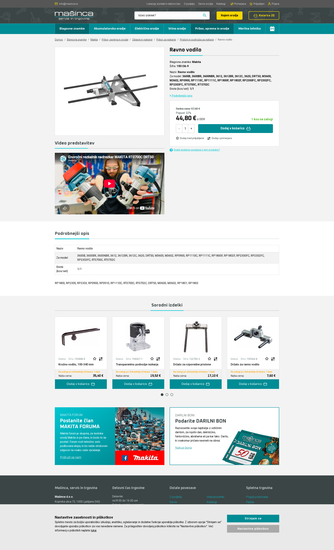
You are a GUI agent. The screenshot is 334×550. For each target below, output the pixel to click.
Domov (59, 39)
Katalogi (220, 3)
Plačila (250, 502)
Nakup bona (183, 447)
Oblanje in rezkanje (142, 39)
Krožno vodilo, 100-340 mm (76, 364)
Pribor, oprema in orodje (212, 28)
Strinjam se (253, 518)
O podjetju (189, 3)
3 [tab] (171, 395)
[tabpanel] (81, 353)
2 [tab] (167, 395)
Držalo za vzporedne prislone (192, 364)
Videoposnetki (215, 497)
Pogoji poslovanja (257, 497)
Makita (94, 39)
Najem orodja (229, 15)
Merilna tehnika (249, 28)
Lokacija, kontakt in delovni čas (163, 3)
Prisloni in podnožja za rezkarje (197, 39)
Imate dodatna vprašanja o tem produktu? (197, 149)
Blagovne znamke (72, 28)
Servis (173, 502)
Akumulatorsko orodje (110, 28)
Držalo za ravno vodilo (245, 364)
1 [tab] (162, 395)
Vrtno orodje (177, 28)
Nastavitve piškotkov (253, 528)
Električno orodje (147, 28)
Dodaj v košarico (233, 128)
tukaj (93, 530)
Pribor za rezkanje (166, 39)
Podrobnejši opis (181, 95)
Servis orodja (205, 3)
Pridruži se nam (70, 457)
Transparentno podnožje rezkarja (137, 364)
